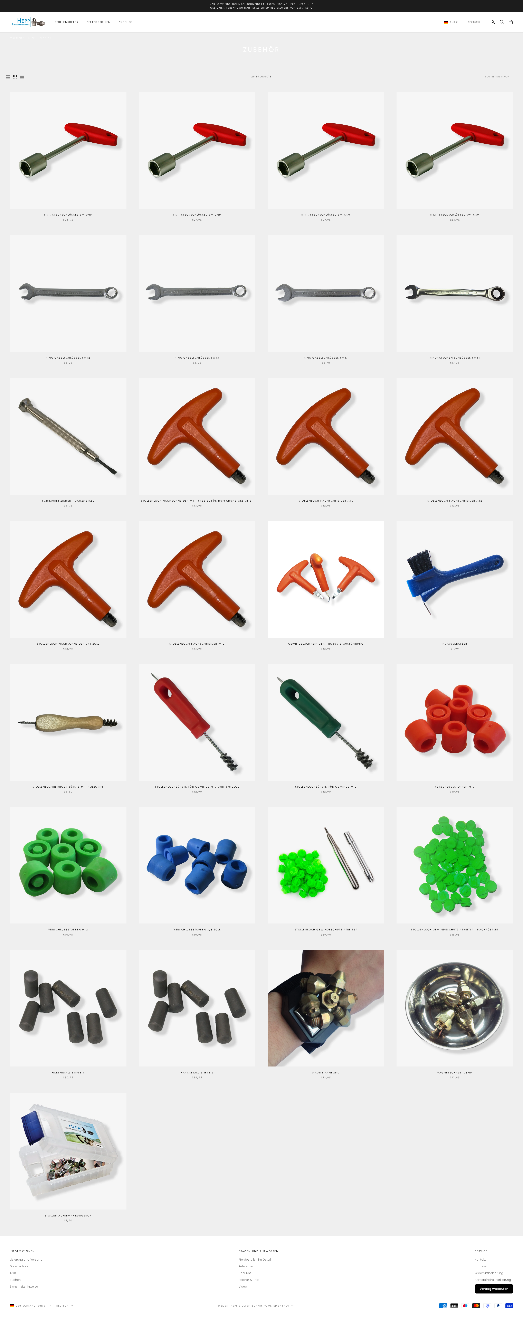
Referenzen (247, 1266)
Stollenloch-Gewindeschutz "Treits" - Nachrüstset (455, 929)
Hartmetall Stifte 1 (68, 1072)
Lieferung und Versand (26, 1260)
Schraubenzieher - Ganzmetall (68, 501)
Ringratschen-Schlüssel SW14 (455, 358)
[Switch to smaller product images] (15, 76)
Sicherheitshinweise (24, 1286)
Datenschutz (19, 1266)
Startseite (17, 38)
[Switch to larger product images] (8, 76)
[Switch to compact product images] (22, 76)
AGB (13, 1273)
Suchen (15, 1280)
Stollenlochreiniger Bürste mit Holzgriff (68, 787)
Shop (31, 38)
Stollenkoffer (66, 22)
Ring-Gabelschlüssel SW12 (68, 358)
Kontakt (480, 1260)
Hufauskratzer (455, 644)
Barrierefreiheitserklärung (493, 1280)
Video (243, 1286)
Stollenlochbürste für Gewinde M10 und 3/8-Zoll (197, 787)
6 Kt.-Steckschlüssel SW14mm (454, 215)
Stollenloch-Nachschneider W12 (197, 644)
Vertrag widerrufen (494, 1289)
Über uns (245, 1273)
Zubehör (126, 22)
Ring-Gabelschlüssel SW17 (326, 358)
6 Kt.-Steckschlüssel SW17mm (325, 215)
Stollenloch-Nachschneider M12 (454, 501)
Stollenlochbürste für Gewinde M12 (326, 787)
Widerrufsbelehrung (489, 1273)
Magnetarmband (326, 1072)
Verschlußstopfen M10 (455, 787)
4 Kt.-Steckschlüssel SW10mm (68, 215)
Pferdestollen (99, 22)
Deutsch (474, 22)
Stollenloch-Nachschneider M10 (325, 501)
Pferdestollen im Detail (255, 1260)
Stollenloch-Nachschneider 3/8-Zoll (68, 644)
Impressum (483, 1266)
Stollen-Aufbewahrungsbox (68, 1215)
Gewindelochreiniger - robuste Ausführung (326, 644)
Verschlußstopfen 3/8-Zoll (197, 929)
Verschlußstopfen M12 (68, 929)
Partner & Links (249, 1280)
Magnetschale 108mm (455, 1072)
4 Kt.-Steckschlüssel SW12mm (197, 215)
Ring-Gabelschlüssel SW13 (197, 358)
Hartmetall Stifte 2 (197, 1072)
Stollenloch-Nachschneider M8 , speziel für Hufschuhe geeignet (197, 501)
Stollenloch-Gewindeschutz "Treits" (326, 929)
